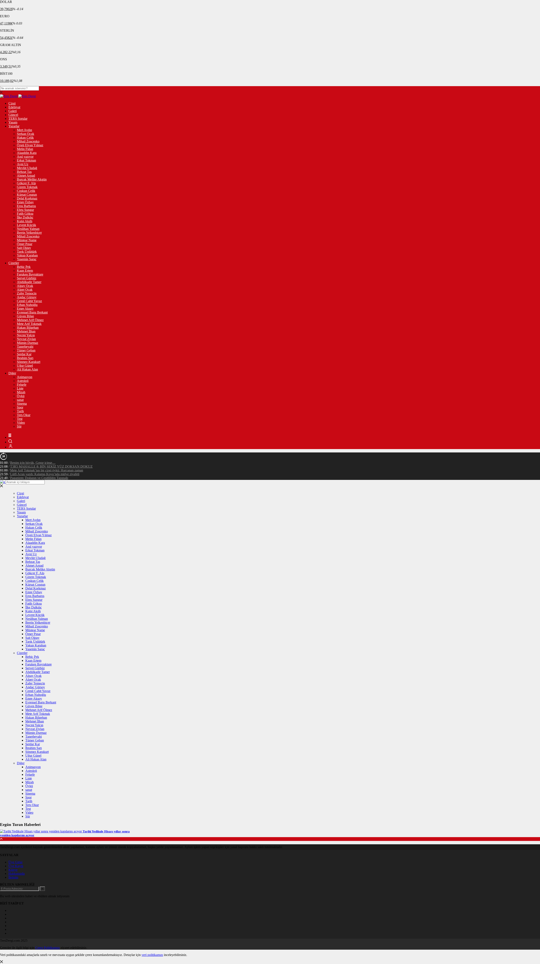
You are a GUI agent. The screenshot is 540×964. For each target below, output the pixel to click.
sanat (20, 400)
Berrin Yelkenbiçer (29, 232)
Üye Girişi (15, 862)
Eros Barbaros (26, 206)
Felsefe (21, 384)
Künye (13, 870)
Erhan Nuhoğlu (27, 305)
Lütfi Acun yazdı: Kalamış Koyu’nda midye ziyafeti (44, 474)
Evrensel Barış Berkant (32, 312)
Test (19, 419)
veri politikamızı (152, 955)
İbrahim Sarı (25, 358)
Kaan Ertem (25, 270)
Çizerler (13, 263)
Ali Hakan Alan (27, 369)
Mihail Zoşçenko (28, 141)
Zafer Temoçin (26, 293)
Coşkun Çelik (26, 191)
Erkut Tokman (26, 160)
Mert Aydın (24, 130)
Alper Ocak (24, 289)
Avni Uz (22, 164)
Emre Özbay (25, 202)
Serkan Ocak (25, 134)
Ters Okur (23, 415)
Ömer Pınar (24, 244)
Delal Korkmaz (27, 198)
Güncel (13, 115)
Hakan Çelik (25, 137)
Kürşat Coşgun (27, 194)
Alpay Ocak (25, 286)
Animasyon (24, 377)
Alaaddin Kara (26, 153)
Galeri (12, 111)
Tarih (20, 411)
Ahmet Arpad (26, 175)
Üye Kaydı (15, 866)
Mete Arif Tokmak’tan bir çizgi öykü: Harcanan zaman (46, 470)
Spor (20, 407)
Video (21, 422)
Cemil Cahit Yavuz (29, 301)
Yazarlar (13, 126)
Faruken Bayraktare (30, 274)
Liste (20, 388)
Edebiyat (14, 107)
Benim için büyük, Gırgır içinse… (32, 462)
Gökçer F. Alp (26, 183)
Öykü (20, 396)
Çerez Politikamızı (47, 947)
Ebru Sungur (25, 210)
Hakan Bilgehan (28, 327)
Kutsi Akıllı (24, 221)
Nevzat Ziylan (26, 339)
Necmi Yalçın (26, 335)
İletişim (13, 877)
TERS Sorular (17, 118)
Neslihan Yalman (28, 229)
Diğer (12, 373)
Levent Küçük (26, 225)
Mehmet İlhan (26, 331)
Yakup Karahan (27, 255)
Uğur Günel (25, 365)
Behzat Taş (24, 172)
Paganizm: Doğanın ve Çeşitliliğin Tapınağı (39, 478)
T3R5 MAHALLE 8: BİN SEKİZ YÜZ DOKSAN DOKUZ (51, 466)
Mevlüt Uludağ (27, 168)
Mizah (21, 392)
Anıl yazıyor (25, 156)
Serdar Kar (24, 354)
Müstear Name (26, 240)
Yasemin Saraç (26, 259)
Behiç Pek (24, 267)
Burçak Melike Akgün (32, 179)
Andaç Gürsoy (26, 297)
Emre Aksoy (25, 308)
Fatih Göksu (25, 213)
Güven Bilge (25, 316)
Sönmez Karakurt (28, 362)
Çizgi (12, 103)
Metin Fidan (25, 149)
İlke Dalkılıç (25, 217)
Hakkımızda (16, 873)
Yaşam (12, 122)
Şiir (19, 426)
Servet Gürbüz (26, 278)
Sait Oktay (24, 248)
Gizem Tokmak (27, 187)
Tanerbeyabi (25, 346)
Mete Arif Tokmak (29, 324)
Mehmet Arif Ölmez (30, 320)
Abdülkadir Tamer (29, 282)
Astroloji (22, 381)
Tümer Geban (26, 350)
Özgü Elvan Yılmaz (30, 145)
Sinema (22, 403)
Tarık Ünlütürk (27, 251)
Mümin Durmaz (27, 343)
